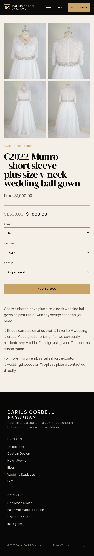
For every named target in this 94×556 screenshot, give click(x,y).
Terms (65, 545)
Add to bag (47, 289)
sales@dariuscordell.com (25, 510)
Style (8, 263)
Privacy (57, 545)
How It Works (16, 460)
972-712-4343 (17, 517)
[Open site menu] (48, 7)
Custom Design (18, 453)
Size (7, 223)
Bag (62, 7)
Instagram (14, 524)
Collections (15, 447)
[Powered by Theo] (83, 546)
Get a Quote (79, 7)
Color (9, 243)
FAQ (10, 481)
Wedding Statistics (21, 474)
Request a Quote (19, 503)
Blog (10, 467)
